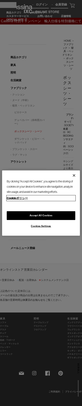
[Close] (74, 175)
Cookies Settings (41, 226)
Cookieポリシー (17, 198)
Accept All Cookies (41, 215)
